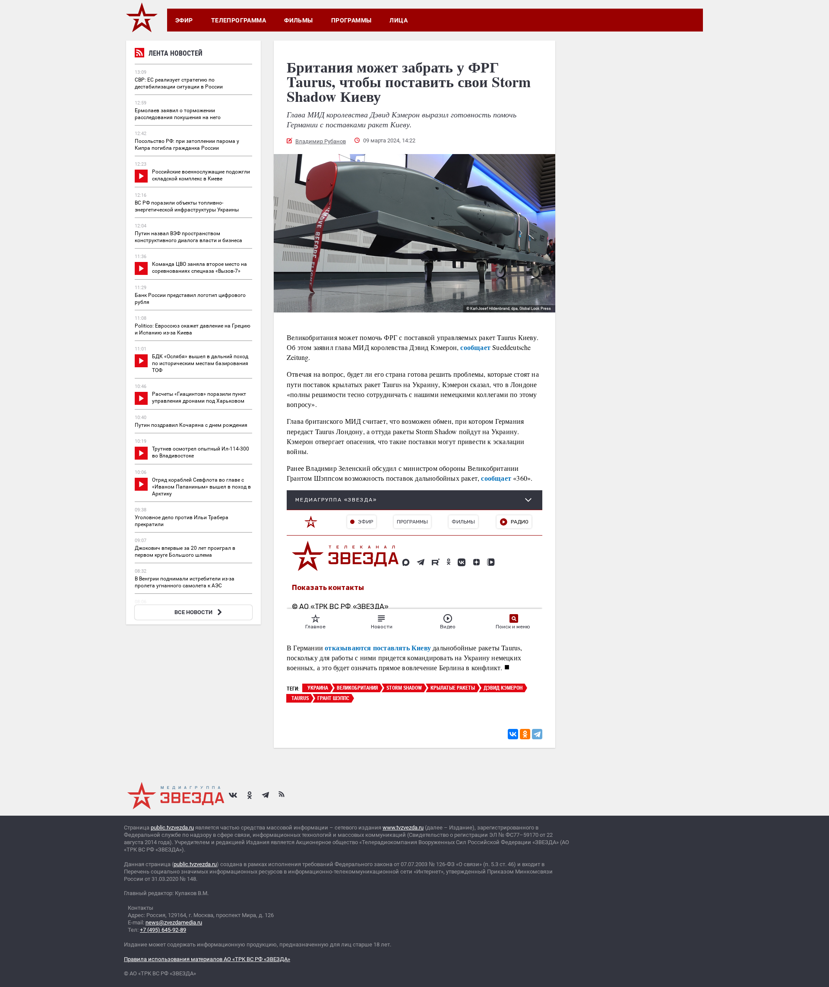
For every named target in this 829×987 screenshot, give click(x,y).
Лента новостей (176, 53)
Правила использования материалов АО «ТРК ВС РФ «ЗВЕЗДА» (207, 959)
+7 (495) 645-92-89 (163, 930)
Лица (398, 20)
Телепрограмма (238, 20)
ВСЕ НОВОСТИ (193, 612)
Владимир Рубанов (320, 141)
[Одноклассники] (525, 734)
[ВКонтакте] (513, 734)
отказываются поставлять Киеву (378, 648)
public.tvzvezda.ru (172, 827)
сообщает (475, 347)
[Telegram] (537, 734)
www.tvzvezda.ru (403, 827)
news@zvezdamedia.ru (174, 922)
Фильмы (298, 20)
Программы (351, 20)
